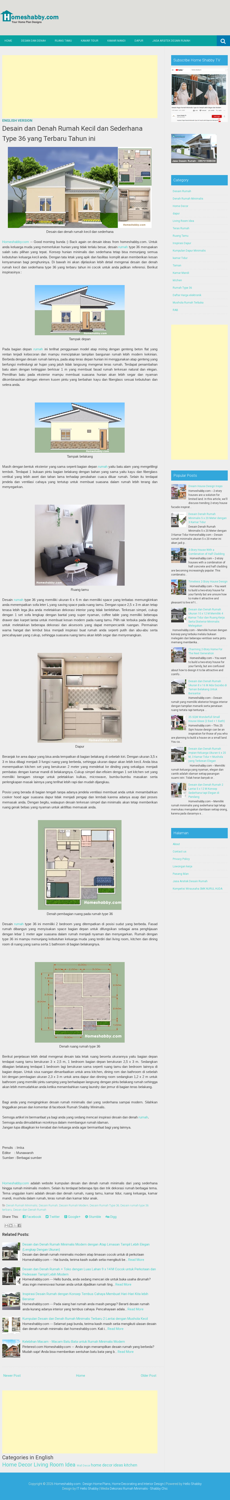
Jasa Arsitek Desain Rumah (171, 40)
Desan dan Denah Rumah (29, 1209)
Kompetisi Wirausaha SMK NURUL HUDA (197, 888)
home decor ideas (107, 1465)
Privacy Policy (181, 859)
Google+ (74, 1217)
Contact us (179, 851)
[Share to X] (15, 1225)
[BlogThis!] (11, 1225)
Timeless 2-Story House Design (208, 581)
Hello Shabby (192, 1484)
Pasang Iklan (181, 873)
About (176, 844)
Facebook (33, 1217)
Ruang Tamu (63, 40)
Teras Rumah (181, 228)
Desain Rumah (48, 1205)
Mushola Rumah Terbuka (188, 302)
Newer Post (12, 1376)
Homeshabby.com (15, 242)
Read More (136, 1260)
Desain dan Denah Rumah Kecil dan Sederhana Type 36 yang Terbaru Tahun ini (72, 133)
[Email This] (6, 1225)
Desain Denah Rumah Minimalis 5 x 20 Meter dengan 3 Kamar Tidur (207, 518)
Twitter (54, 1217)
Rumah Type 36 (182, 287)
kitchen (130, 1465)
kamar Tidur (180, 258)
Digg (113, 1217)
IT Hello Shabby (88, 1488)
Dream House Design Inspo (205, 486)
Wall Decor (83, 1465)
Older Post (148, 1376)
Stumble (94, 1217)
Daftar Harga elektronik (187, 295)
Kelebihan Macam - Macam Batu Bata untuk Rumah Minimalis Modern (73, 1342)
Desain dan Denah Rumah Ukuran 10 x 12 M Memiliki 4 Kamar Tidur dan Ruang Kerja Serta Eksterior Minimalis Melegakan (206, 617)
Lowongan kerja (182, 866)
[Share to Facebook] (19, 1225)
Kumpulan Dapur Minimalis (189, 250)
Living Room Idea (54, 1465)
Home (8, 40)
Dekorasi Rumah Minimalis (129, 1488)
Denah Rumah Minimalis (22, 1205)
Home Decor (17, 1465)
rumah (123, 247)
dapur (176, 213)
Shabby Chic (159, 1488)
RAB (175, 310)
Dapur (139, 40)
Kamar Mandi (116, 40)
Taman (177, 265)
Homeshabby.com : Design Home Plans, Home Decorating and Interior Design (109, 1484)
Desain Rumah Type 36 (104, 1205)
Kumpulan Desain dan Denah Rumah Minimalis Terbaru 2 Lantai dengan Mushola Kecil (85, 1319)
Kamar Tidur (89, 40)
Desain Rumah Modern (73, 1205)
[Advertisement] (79, 86)
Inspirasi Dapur (182, 243)
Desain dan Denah (33, 40)
